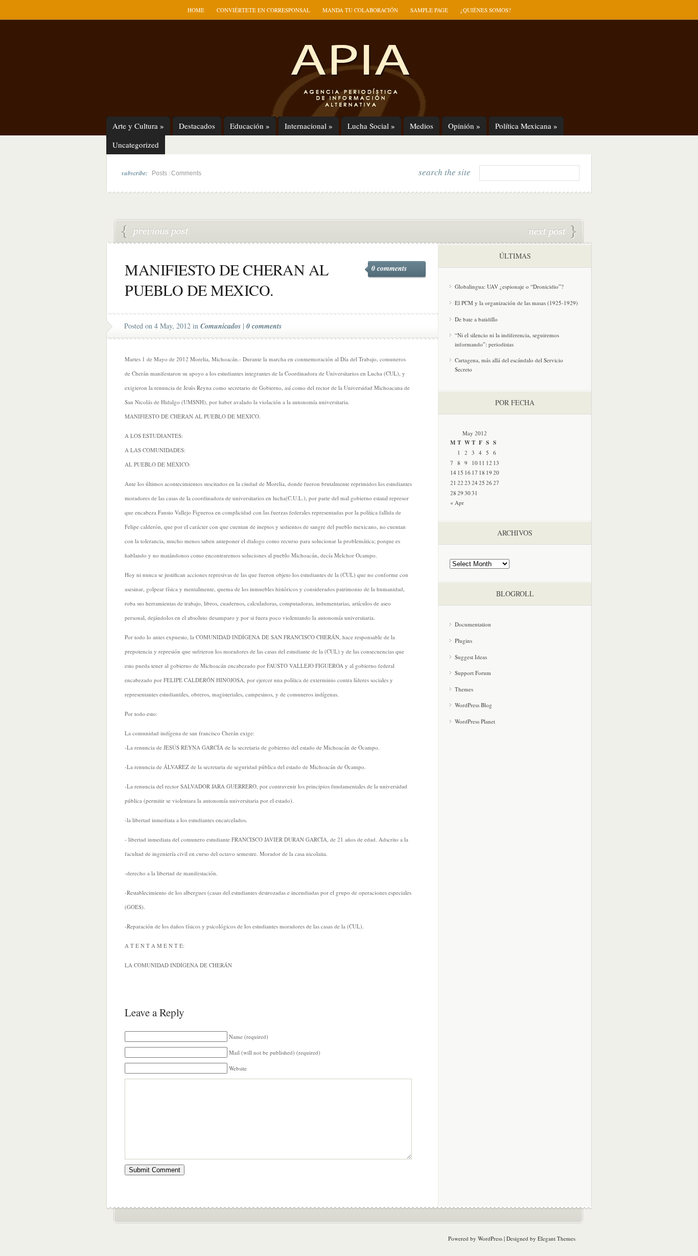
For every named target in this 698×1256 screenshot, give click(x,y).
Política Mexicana (526, 126)
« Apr (457, 502)
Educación (250, 126)
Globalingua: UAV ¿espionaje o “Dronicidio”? (509, 286)
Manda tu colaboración (360, 10)
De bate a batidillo (476, 319)
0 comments (389, 268)
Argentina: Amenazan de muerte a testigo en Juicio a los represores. (155, 232)
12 (489, 463)
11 (482, 463)
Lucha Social (371, 126)
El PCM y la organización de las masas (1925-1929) (516, 303)
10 (475, 463)
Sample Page (429, 10)
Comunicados (220, 326)
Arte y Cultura (138, 126)
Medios (421, 126)
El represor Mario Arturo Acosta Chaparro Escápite (552, 232)
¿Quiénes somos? (485, 10)
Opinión (464, 126)
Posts (159, 173)
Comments (186, 173)
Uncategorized (135, 144)
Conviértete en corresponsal (263, 10)
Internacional (309, 126)
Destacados (197, 126)
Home (196, 10)
